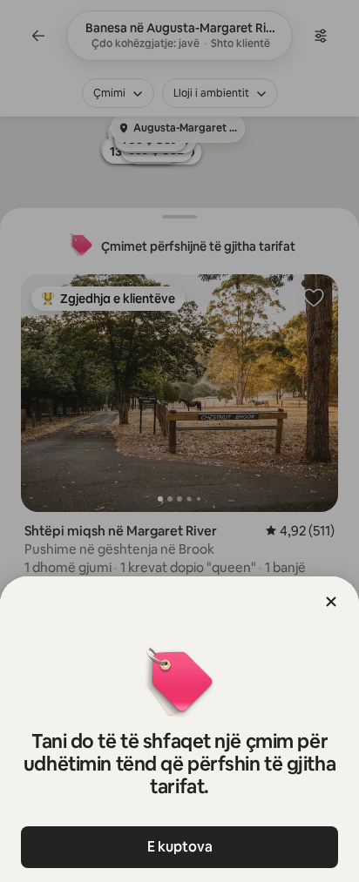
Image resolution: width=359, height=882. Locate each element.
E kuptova (180, 847)
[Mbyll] (331, 602)
